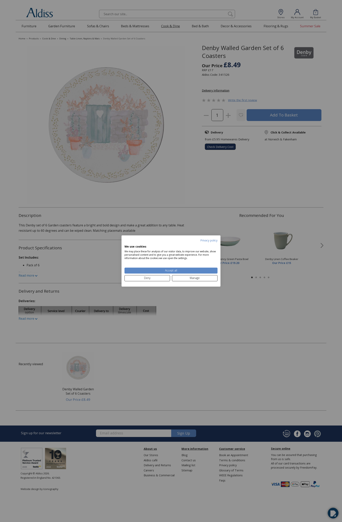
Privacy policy (209, 240)
